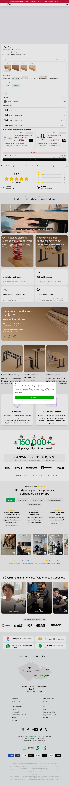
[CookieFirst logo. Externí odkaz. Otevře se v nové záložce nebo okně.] (15, 384)
